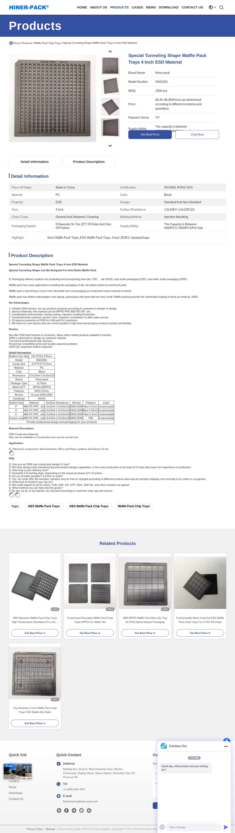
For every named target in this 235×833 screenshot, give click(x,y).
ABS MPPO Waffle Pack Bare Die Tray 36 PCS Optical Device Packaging (145, 619)
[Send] (226, 827)
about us (98, 7)
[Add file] (162, 827)
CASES (14, 781)
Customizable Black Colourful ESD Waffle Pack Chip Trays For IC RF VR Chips (200, 619)
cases (137, 7)
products (119, 7)
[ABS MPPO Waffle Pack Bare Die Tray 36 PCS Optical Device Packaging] (145, 583)
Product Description (89, 162)
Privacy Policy (35, 828)
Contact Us (16, 798)
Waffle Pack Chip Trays (47, 43)
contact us (192, 7)
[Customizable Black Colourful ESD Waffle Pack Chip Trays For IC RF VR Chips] (200, 583)
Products (27, 43)
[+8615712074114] (89, 811)
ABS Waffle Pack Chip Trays (88, 506)
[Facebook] (66, 811)
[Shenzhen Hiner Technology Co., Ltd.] (29, 7)
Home (82, 7)
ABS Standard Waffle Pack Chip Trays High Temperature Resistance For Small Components (35, 620)
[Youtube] (74, 811)
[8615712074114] (81, 811)
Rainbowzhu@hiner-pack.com (80, 801)
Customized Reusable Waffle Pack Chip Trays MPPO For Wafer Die (90, 619)
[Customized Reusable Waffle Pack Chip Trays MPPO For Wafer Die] (90, 583)
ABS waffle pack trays (44, 506)
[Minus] (226, 746)
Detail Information (35, 162)
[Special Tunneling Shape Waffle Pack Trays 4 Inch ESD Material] (52, 98)
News (12, 787)
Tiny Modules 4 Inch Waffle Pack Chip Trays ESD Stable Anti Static (35, 710)
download (169, 7)
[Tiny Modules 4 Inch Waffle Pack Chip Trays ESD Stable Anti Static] (35, 673)
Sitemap (50, 828)
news (151, 7)
